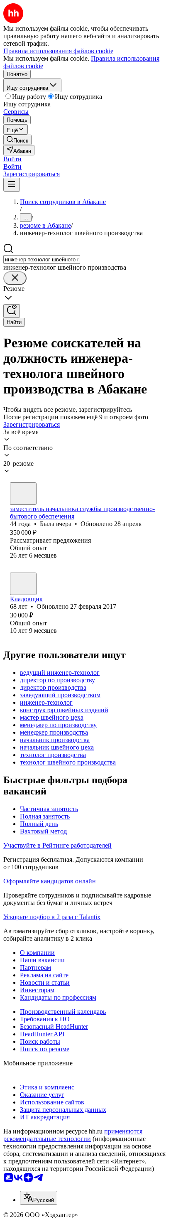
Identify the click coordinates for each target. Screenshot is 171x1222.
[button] (12, 158)
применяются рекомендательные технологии (72, 1135)
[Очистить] (15, 278)
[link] (17, 140)
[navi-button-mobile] (11, 185)
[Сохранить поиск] (11, 311)
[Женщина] (23, 493)
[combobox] (41, 259)
